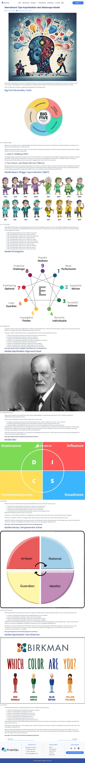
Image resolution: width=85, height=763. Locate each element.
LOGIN (77, 3)
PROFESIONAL (50, 3)
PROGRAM (33, 3)
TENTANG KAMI (25, 3)
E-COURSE (57, 3)
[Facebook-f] (75, 748)
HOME (19, 3)
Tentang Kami (52, 749)
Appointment (52, 751)
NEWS (62, 3)
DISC (9, 503)
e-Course (51, 753)
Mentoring (51, 754)
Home (50, 747)
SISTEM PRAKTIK (42, 3)
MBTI (9, 227)
